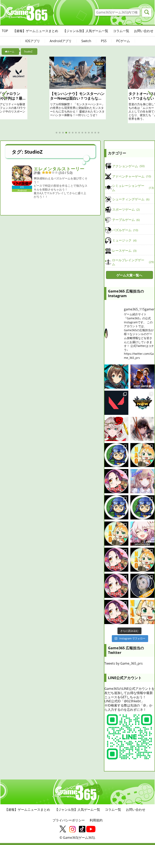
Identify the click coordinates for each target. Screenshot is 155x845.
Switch (86, 41)
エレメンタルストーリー (59, 168)
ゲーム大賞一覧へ (129, 275)
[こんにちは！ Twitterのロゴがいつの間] (142, 560)
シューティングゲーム (130, 199)
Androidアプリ (61, 41)
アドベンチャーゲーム (131, 176)
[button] (4, 95)
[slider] (50, 172)
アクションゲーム (128, 166)
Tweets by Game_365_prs (123, 663)
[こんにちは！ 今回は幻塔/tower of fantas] (142, 481)
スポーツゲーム (125, 209)
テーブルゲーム (125, 219)
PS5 (104, 41)
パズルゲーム (124, 230)
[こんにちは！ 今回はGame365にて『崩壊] (142, 533)
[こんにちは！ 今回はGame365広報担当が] (116, 481)
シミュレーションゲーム (132, 187)
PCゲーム (123, 41)
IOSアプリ (32, 41)
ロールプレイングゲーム (132, 262)
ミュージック (124, 240)
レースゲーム (124, 250)
